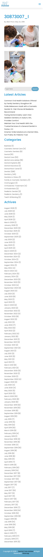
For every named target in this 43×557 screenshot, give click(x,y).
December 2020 (11, 370)
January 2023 (9, 308)
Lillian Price (10, 22)
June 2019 (8, 422)
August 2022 (9, 319)
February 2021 (10, 368)
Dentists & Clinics (11, 177)
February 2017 (10, 502)
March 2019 (8, 430)
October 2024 (10, 259)
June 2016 (8, 524)
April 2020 (8, 393)
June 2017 (8, 490)
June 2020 (8, 387)
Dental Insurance (11, 166)
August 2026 (9, 208)
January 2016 (9, 539)
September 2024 (11, 262)
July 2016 (7, 522)
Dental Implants (11, 163)
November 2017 (10, 476)
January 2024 (9, 276)
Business (7, 146)
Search (35, 89)
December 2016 (10, 507)
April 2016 (8, 530)
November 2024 (11, 256)
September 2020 (11, 379)
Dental (7, 154)
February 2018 (10, 467)
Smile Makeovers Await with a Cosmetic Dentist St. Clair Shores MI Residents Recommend (20, 109)
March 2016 (9, 533)
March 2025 (9, 251)
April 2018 (8, 462)
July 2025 (8, 239)
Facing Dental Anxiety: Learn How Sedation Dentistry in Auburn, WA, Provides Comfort (18, 118)
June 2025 (8, 242)
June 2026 (8, 214)
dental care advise (12, 160)
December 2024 (11, 254)
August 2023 (9, 291)
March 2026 (9, 222)
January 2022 (9, 336)
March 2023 (9, 305)
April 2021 (8, 362)
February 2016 (10, 536)
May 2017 (8, 493)
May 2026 (8, 216)
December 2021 (10, 339)
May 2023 (8, 299)
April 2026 (8, 219)
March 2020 (9, 396)
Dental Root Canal (11, 168)
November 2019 (10, 408)
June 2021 (8, 356)
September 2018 (11, 447)
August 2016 (9, 519)
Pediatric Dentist (11, 191)
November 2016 (10, 510)
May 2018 (8, 459)
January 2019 (9, 436)
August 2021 (9, 351)
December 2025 (11, 228)
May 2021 (8, 359)
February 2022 (10, 333)
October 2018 (9, 445)
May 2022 (8, 328)
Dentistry (8, 174)
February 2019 (10, 433)
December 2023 (11, 279)
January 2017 (9, 504)
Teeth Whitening (11, 197)
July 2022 (8, 322)
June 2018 (8, 456)
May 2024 (8, 268)
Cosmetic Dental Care (13, 148)
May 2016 (8, 527)
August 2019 (9, 416)
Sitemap (25, 553)
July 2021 (7, 353)
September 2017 (11, 482)
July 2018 (7, 453)
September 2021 (11, 348)
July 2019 (7, 419)
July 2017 (7, 487)
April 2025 (8, 248)
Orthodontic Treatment (14, 186)
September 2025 (11, 236)
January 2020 (9, 402)
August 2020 (9, 382)
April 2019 (8, 427)
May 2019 (8, 425)
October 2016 (9, 513)
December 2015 (10, 541)
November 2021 (10, 342)
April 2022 (8, 330)
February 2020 (10, 399)
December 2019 (10, 405)
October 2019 (9, 410)
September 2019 (11, 413)
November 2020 (10, 373)
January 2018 (9, 470)
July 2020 (8, 385)
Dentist (7, 171)
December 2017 (10, 473)
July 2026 (8, 211)
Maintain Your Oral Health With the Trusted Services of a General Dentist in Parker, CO (20, 126)
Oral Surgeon (9, 183)
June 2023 (8, 296)
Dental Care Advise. (26, 551)
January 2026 (9, 225)
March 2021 (8, 365)
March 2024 (9, 271)
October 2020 (10, 376)
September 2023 (11, 288)
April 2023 (8, 302)
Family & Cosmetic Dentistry (16, 180)
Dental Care (9, 157)
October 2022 (10, 316)
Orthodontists (10, 188)
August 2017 (9, 484)
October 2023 (10, 285)
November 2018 (10, 442)
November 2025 (10, 231)
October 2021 (9, 345)
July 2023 (8, 293)
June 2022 (8, 325)
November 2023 (10, 282)
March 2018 (9, 465)
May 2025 (8, 245)
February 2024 (10, 273)
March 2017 (9, 499)
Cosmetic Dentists (11, 151)
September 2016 (11, 516)
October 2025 (10, 234)
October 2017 (9, 479)
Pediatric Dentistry (12, 194)
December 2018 (10, 439)
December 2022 (11, 311)
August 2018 (9, 450)
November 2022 (10, 313)
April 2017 (8, 496)
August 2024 (9, 265)
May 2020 (8, 390)
